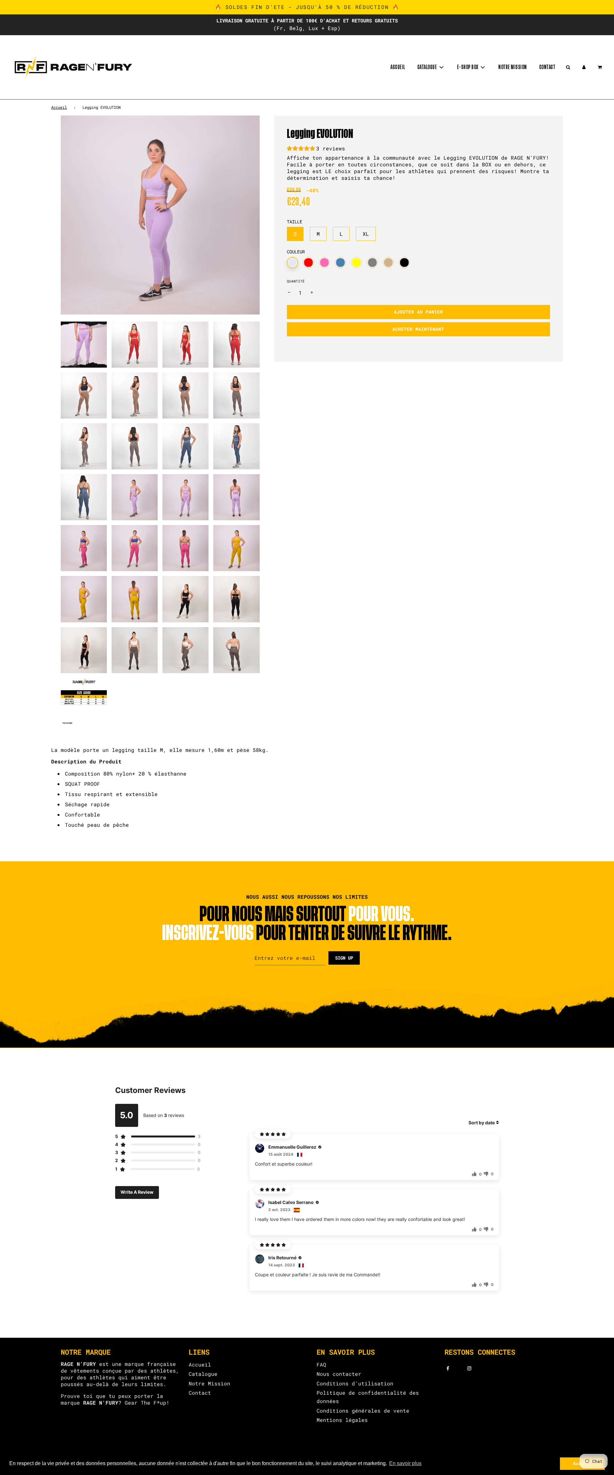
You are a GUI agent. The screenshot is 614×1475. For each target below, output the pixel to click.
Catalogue (203, 1373)
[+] (312, 293)
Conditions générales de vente (363, 1410)
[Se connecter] (584, 67)
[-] (289, 293)
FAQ (321, 1364)
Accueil (397, 67)
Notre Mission (209, 1383)
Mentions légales (342, 1419)
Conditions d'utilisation (355, 1383)
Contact (547, 67)
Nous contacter (339, 1373)
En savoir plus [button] (405, 1463)
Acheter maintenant (418, 329)
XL (366, 233)
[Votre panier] (600, 67)
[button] (316, 149)
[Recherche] (568, 67)
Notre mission (512, 67)
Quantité (296, 281)
